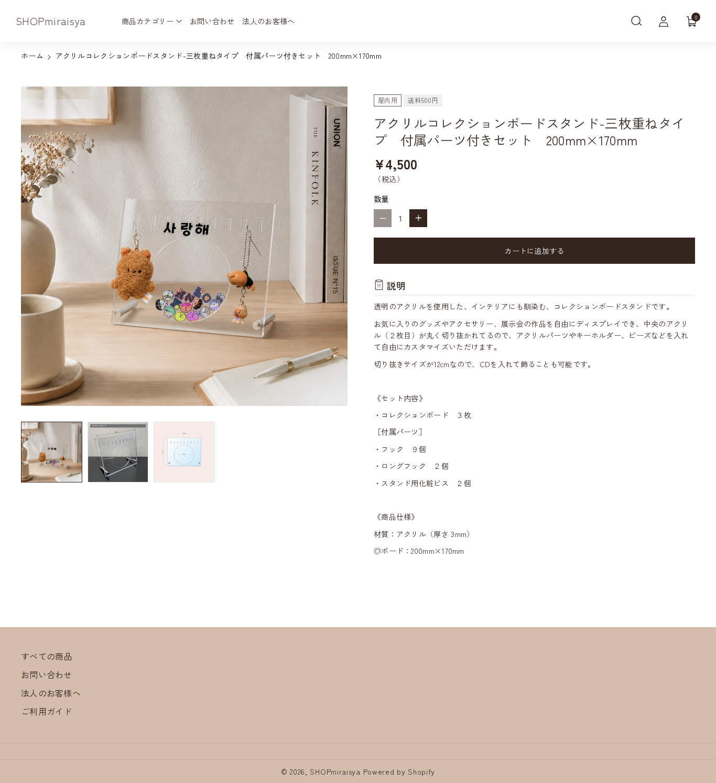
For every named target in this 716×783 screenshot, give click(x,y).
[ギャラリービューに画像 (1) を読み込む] (51, 452)
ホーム (32, 55)
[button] (636, 20)
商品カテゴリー (148, 21)
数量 (381, 199)
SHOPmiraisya (335, 771)
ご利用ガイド (46, 711)
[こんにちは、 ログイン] (663, 21)
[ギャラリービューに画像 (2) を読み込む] (118, 452)
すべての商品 (46, 656)
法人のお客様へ (51, 693)
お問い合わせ (46, 674)
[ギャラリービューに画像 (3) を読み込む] (184, 452)
